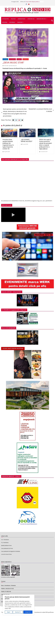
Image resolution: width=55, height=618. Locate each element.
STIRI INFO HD (31, 19)
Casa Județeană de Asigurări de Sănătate (10, 551)
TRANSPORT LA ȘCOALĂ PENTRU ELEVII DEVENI (40, 110)
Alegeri (8, 612)
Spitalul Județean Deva (6, 545)
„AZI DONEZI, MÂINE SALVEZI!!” (26, 140)
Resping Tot (18, 612)
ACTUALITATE (5, 19)
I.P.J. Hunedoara (4, 542)
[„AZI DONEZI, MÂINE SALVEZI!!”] (27, 130)
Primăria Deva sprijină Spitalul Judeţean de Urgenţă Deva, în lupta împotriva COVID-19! (8, 144)
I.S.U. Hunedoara (5, 539)
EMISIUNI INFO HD (41, 19)
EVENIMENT (19, 59)
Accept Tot (27, 612)
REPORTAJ (4, 22)
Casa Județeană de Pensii (7, 548)
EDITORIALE (12, 22)
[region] (18, 605)
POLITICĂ (13, 19)
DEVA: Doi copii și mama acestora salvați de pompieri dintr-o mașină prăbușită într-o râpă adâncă (45, 144)
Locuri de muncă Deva (6, 554)
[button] (46, 19)
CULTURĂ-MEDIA (12, 59)
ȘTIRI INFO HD (25, 59)
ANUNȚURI (19, 22)
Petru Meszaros (13, 65)
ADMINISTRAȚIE (21, 19)
